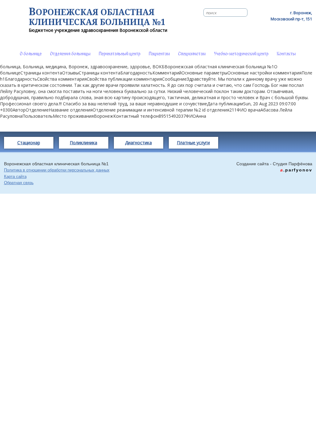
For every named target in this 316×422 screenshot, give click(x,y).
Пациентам (158, 54)
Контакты (285, 54)
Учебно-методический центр (241, 54)
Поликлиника (83, 143)
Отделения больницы (70, 54)
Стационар (28, 143)
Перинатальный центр (119, 54)
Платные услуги (193, 143)
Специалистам (191, 54)
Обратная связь (19, 182)
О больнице (30, 54)
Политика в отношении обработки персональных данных (57, 170)
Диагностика (138, 143)
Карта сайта (15, 176)
